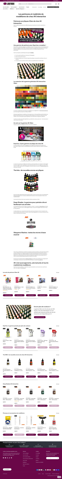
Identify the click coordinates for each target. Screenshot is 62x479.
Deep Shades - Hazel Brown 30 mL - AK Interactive (54, 399)
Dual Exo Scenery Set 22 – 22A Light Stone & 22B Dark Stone (31, 341)
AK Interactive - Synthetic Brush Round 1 (19, 428)
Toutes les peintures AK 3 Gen (39, 317)
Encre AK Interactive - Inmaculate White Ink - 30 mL (7, 370)
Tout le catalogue (26, 453)
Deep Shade (42, 206)
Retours (37, 460)
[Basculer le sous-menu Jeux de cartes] (24, 7)
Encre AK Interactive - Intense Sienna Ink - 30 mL (42, 370)
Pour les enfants (14, 7)
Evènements (34, 7)
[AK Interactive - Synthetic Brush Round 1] (19, 420)
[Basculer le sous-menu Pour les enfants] (17, 7)
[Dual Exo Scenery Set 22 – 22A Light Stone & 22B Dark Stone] (31, 333)
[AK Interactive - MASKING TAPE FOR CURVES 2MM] (8, 420)
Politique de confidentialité (55, 473)
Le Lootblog (40, 7)
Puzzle (24, 465)
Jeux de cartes (21, 7)
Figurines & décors (26, 464)
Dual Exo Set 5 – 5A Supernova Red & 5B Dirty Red (53, 341)
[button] (59, 4)
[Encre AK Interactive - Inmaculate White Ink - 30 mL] (8, 362)
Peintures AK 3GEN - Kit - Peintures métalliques (53, 288)
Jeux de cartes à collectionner (28, 458)
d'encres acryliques (17, 195)
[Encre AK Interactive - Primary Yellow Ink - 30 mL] (54, 362)
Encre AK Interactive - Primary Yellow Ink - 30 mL (54, 370)
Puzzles (27, 7)
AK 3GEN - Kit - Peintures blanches (42, 288)
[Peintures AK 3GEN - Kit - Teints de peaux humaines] (31, 280)
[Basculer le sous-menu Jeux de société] (9, 7)
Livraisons (37, 458)
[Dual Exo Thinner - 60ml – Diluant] (8, 333)
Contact (44, 7)
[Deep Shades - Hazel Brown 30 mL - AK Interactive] (54, 391)
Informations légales (48, 473)
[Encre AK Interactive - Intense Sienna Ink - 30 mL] (42, 362)
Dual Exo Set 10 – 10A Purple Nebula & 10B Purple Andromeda (42, 341)
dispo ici (30, 110)
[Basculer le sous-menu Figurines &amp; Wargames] (24, 8)
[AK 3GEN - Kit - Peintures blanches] (42, 280)
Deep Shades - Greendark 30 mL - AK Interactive (42, 399)
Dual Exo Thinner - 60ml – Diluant (7, 341)
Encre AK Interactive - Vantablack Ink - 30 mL (18, 370)
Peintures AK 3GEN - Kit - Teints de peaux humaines (30, 288)
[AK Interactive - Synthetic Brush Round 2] (31, 420)
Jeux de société (6, 7)
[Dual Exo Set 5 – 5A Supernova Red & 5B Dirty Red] (54, 333)
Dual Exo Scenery (44, 166)
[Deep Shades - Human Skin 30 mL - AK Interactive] (19, 391)
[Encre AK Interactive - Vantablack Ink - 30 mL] (19, 362)
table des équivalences (44, 110)
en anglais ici (40, 259)
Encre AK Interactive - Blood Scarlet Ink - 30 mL (30, 370)
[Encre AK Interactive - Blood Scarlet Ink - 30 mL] (31, 362)
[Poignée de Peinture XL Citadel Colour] (42, 420)
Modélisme (12, 8)
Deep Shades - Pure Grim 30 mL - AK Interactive (7, 399)
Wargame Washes (29, 258)
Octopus (23, 124)
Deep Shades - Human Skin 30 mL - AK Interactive (19, 399)
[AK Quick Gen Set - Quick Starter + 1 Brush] (19, 280)
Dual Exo (27, 145)
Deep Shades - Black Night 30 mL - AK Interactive (30, 399)
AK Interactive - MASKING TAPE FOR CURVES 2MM (7, 428)
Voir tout (57, 272)
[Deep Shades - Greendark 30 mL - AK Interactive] (42, 391)
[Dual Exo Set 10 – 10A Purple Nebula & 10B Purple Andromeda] (42, 333)
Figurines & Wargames (20, 8)
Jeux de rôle (25, 460)
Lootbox (6, 473)
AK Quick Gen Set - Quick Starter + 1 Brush (19, 288)
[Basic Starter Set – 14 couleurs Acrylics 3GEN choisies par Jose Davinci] (8, 280)
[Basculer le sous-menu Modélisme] (14, 8)
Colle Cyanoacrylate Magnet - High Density (53, 428)
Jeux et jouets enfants (26, 456)
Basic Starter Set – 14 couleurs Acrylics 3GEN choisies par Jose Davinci (7, 288)
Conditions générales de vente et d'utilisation (53, 475)
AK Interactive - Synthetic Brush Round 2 (30, 428)
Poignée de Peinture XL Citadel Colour (41, 428)
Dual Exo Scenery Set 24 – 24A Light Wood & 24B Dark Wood (19, 341)
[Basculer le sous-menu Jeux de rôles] (8, 8)
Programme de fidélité (39, 462)
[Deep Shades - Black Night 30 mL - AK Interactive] (31, 391)
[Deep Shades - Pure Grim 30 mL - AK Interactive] (8, 391)
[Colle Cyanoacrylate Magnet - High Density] (54, 420)
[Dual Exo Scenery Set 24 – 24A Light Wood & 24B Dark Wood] (19, 333)
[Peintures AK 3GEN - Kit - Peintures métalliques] (54, 280)
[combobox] (35, 4)
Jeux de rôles (5, 8)
